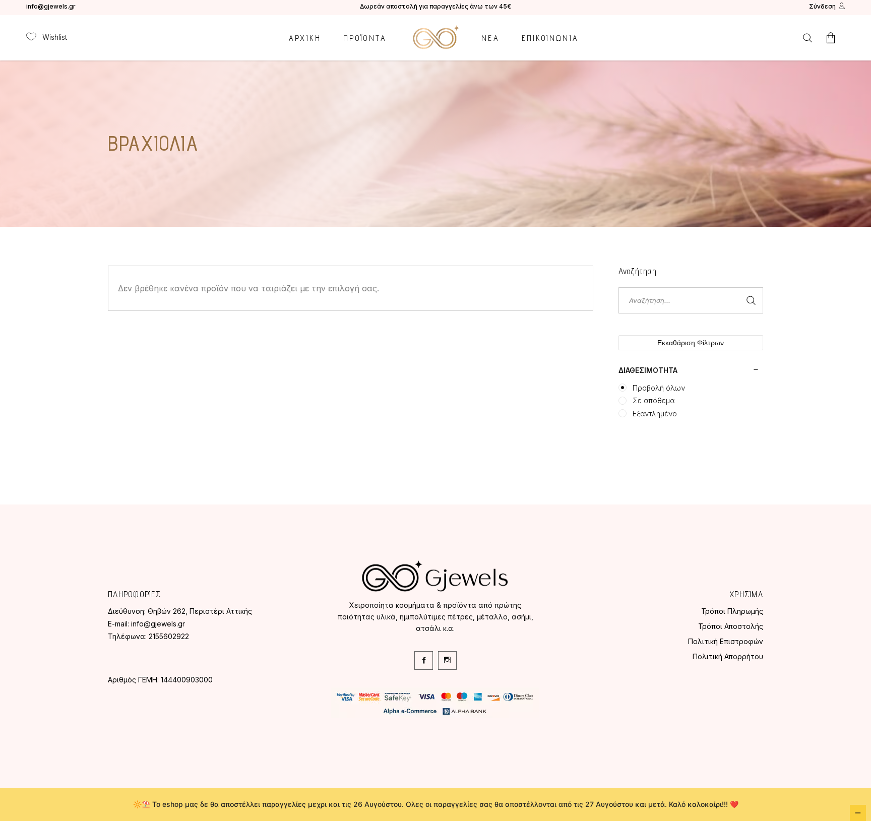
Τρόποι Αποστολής (730, 626)
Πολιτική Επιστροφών (725, 641)
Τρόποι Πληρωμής (732, 611)
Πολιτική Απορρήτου (728, 656)
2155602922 (169, 636)
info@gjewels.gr (51, 6)
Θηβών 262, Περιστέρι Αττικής (200, 611)
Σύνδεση (822, 6)
